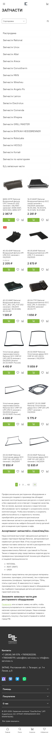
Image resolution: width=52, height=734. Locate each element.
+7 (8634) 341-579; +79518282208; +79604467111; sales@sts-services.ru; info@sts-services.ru (25, 657)
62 (28, 484)
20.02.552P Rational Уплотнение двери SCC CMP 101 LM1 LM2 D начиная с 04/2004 (37, 458)
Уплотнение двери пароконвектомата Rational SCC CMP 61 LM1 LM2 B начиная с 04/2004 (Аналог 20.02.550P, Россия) (12, 357)
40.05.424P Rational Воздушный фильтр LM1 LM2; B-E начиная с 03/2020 (13, 253)
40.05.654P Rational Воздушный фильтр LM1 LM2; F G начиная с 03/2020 (37, 253)
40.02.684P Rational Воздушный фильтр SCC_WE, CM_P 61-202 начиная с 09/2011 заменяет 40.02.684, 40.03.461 (13, 305)
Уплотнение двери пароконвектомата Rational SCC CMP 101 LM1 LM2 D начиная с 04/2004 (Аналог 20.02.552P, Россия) (12, 408)
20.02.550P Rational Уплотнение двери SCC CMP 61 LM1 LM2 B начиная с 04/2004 (37, 355)
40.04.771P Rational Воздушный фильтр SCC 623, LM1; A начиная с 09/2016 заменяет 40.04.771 (38, 304)
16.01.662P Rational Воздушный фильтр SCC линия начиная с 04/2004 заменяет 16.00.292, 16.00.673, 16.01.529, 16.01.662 (38, 204)
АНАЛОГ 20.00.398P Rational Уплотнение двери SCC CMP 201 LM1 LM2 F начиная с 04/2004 (38, 407)
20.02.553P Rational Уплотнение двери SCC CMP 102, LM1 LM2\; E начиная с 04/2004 (13, 458)
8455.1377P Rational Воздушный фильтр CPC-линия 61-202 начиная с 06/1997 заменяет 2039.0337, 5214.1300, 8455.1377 (12, 204)
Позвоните (6, 604)
